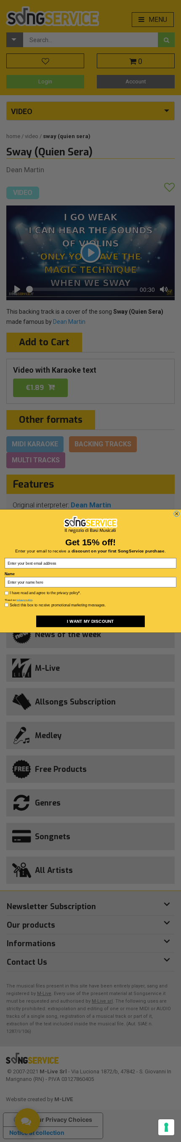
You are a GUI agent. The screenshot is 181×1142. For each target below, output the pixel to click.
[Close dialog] (177, 514)
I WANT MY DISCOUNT (90, 621)
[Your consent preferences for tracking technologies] (166, 1127)
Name (9, 574)
